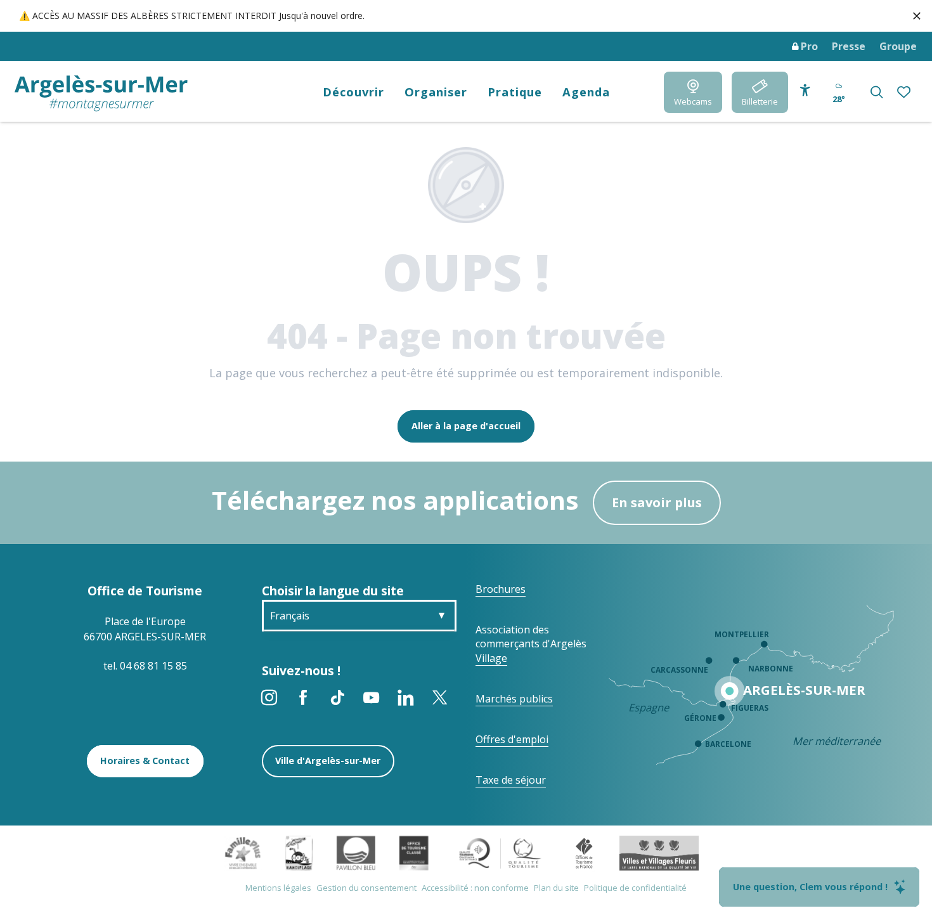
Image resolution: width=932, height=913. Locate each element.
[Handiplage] (299, 852)
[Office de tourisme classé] (413, 852)
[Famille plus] (243, 852)
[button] (876, 92)
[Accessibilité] (805, 90)
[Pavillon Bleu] (356, 852)
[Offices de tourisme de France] (584, 852)
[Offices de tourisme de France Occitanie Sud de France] (500, 852)
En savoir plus (657, 502)
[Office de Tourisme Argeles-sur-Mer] (101, 93)
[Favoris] (905, 91)
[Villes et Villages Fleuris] (659, 852)
